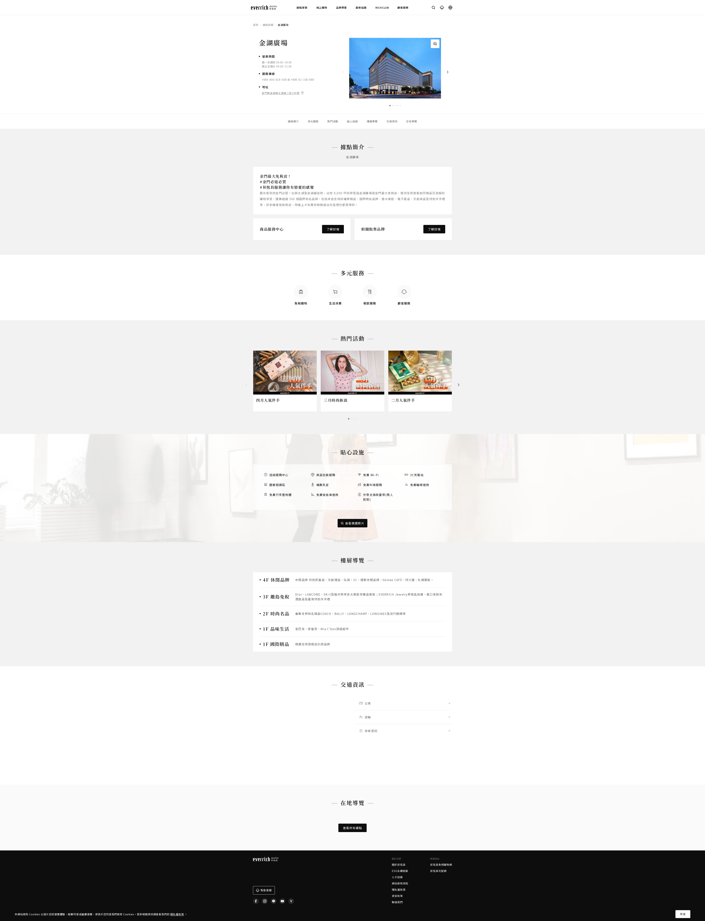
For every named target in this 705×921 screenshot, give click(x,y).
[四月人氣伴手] (285, 373)
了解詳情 (333, 229)
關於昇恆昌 (398, 864)
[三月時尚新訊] (352, 373)
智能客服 (266, 890)
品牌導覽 (341, 7)
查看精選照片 (354, 523)
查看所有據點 (352, 828)
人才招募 (397, 877)
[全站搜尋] (433, 7)
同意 (683, 914)
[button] (390, 105)
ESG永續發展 (400, 871)
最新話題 (361, 7)
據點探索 (302, 7)
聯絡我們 (397, 902)
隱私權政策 (177, 914)
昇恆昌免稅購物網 (441, 864)
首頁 (255, 25)
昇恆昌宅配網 (438, 871)
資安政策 (397, 896)
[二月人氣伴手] (420, 373)
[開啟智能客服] (442, 7)
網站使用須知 (400, 883)
